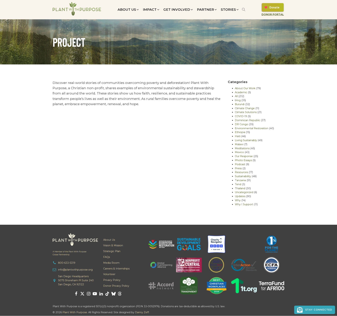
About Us (109, 239)
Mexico (239, 152)
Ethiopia (240, 132)
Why (238, 200)
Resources (241, 172)
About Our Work (245, 88)
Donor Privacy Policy (116, 285)
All (236, 96)
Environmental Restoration (251, 128)
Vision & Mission (113, 245)
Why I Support (244, 204)
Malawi (239, 144)
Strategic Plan (111, 251)
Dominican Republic (247, 120)
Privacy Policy (111, 280)
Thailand (240, 188)
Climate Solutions (246, 112)
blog (238, 100)
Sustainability (243, 176)
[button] (128, 9)
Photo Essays (243, 160)
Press (238, 168)
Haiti (237, 136)
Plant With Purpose (74, 312)
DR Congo (241, 124)
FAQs (106, 257)
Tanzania (240, 180)
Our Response (244, 156)
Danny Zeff (142, 312)
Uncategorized (244, 192)
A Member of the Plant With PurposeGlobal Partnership (69, 253)
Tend (238, 184)
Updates (240, 196)
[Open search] (243, 9)
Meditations (242, 148)
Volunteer (109, 274)
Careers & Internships (116, 268)
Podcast (240, 164)
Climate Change (245, 108)
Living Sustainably (246, 140)
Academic (241, 92)
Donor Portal (273, 14)
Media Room (111, 262)
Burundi (240, 104)
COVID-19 (241, 116)
